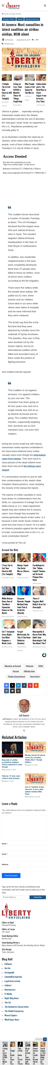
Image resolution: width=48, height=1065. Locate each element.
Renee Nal (6, 939)
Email (5, 854)
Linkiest (8, 985)
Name (5, 844)
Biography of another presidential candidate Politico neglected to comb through (12, 763)
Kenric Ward (39, 945)
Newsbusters (10, 989)
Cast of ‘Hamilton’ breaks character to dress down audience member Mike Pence (34, 790)
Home (5, 14)
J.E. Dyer (6, 932)
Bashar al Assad (13, 666)
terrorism (35, 677)
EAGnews (8, 963)
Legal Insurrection (12, 981)
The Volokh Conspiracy (14, 1011)
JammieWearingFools (13, 976)
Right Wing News (12, 998)
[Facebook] (6, 685)
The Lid (8, 1002)
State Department (17, 677)
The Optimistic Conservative (17, 1006)
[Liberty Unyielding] (13, 5)
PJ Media (8, 993)
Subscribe (38, 897)
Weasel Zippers (11, 1015)
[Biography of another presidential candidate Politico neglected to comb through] (12, 749)
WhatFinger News (12, 1019)
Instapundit (9, 972)
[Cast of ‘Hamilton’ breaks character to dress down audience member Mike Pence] (35, 778)
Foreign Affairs (15, 14)
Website (5, 864)
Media (20, 19)
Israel (16, 671)
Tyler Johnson (8, 952)
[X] (12, 685)
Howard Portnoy (9, 925)
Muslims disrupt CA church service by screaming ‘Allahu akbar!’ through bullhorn (35, 758)
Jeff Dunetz (9, 40)
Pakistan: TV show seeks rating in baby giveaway (11, 777)
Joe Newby (28, 945)
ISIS (41, 666)
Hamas (30, 666)
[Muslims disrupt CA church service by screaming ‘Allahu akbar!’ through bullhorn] (35, 747)
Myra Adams (7, 945)
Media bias (30, 671)
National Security (32, 19)
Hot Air (8, 968)
